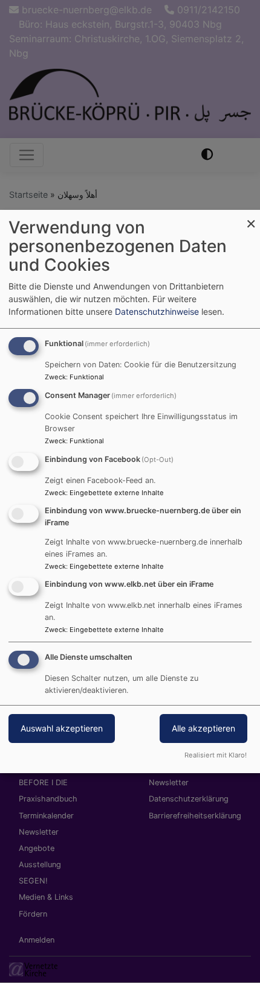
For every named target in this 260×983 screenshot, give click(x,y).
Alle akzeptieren (203, 728)
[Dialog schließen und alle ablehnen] (251, 217)
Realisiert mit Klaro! (215, 755)
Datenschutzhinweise (157, 311)
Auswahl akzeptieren (62, 728)
